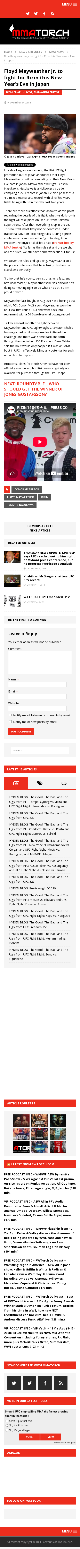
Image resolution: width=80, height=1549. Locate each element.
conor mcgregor (27, 489)
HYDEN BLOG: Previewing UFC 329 (32, 888)
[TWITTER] (27, 13)
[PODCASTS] (52, 13)
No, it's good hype (19, 1430)
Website (13, 703)
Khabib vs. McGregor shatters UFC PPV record (49, 578)
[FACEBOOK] (44, 13)
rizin (44, 497)
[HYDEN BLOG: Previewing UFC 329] (21, 1147)
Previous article (40, 526)
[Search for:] (40, 750)
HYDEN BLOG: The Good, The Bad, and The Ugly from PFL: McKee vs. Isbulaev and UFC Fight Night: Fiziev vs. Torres (38, 899)
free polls (71, 1442)
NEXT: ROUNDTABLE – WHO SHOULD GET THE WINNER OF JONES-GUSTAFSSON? (33, 389)
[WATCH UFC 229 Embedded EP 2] (12, 605)
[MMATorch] (40, 31)
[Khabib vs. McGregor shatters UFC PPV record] (12, 584)
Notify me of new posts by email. (35, 722)
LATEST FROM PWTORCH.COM (32, 1164)
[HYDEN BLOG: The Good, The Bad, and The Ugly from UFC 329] (58, 1134)
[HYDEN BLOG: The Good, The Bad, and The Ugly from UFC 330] (39, 1120)
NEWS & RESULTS (30, 52)
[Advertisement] (35, 1033)
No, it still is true (18, 1425)
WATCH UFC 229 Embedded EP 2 (47, 597)
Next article (40, 530)
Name (12, 679)
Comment (15, 649)
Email (12, 691)
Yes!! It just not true (20, 1421)
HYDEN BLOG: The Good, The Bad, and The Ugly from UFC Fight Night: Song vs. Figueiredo (38, 954)
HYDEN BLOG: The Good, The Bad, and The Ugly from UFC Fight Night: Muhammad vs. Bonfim (38, 938)
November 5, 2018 (19, 102)
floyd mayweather (20, 497)
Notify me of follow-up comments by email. (42, 715)
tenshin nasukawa (20, 505)
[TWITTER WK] (36, 13)
